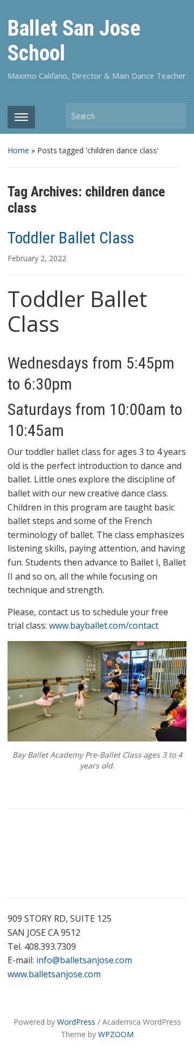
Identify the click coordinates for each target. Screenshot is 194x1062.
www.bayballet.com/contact (103, 625)
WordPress (76, 1022)
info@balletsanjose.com (84, 960)
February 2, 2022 (37, 258)
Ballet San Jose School (74, 41)
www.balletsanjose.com (54, 974)
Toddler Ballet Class (71, 237)
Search (173, 116)
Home (18, 150)
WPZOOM (116, 1034)
